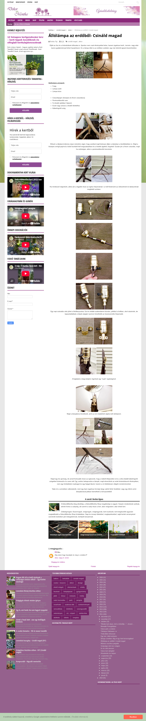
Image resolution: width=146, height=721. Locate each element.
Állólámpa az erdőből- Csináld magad (113, 641)
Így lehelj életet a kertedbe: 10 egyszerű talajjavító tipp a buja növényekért (41, 24)
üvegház (76, 617)
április (103, 668)
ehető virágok (58, 587)
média (82, 596)
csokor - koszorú (60, 583)
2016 (101, 602)
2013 (101, 609)
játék (55, 596)
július (103, 661)
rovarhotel (57, 604)
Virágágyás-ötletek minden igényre (28, 600)
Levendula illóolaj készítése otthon (28, 591)
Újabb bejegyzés (53, 566)
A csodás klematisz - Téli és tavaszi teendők (31, 631)
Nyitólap (10, 2)
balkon (56, 578)
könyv (63, 596)
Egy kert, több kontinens (109, 636)
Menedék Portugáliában (108, 626)
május (103, 665)
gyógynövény (81, 591)
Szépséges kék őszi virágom (110, 646)
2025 (101, 580)
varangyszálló (82, 609)
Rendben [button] (133, 717)
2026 (101, 577)
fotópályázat (68, 591)
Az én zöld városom (107, 648)
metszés (72, 596)
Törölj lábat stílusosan (108, 634)
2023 (101, 585)
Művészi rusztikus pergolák (110, 643)
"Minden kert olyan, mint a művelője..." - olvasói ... (117, 624)
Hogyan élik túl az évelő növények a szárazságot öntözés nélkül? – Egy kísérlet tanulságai (31, 579)
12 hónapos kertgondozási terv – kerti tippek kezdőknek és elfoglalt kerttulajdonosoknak (25, 40)
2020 (101, 592)
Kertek (20, 20)
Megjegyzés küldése (58, 562)
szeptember (105, 656)
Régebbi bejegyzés (133, 566)
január (103, 675)
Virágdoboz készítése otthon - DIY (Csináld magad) (31, 651)
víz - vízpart (70, 613)
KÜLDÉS (25, 110)
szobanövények (84, 604)
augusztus (104, 658)
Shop (36, 2)
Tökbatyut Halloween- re (109, 631)
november (104, 619)
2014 (101, 607)
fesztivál (56, 591)
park (70, 600)
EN (56, 552)
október (104, 621)
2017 (101, 599)
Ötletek (41, 20)
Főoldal (93, 566)
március (104, 670)
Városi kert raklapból (107, 651)
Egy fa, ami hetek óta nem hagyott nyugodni (31, 610)
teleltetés (69, 609)
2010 (101, 678)
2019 (101, 594)
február (103, 673)
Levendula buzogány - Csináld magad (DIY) (31, 640)
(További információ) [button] (80, 717)
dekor (80, 41)
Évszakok (59, 20)
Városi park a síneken (108, 629)
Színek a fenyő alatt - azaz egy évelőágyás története (30, 620)
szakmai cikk (69, 604)
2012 (101, 612)
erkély (82, 587)
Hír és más (78, 20)
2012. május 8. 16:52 (62, 558)
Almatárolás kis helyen (108, 653)
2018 (101, 597)
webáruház (83, 613)
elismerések (72, 587)
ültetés (66, 617)
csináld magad (72, 41)
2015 (101, 604)
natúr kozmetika (59, 600)
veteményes (58, 613)
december (104, 616)
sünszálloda (58, 609)
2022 (101, 587)
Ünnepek (68, 20)
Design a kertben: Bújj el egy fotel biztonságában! (117, 638)
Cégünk (29, 2)
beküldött (66, 578)
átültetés (57, 617)
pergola (79, 600)
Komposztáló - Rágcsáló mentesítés (28, 661)
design (80, 583)
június (103, 663)
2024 (101, 582)
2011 (101, 614)
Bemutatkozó (20, 2)
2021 (101, 589)
